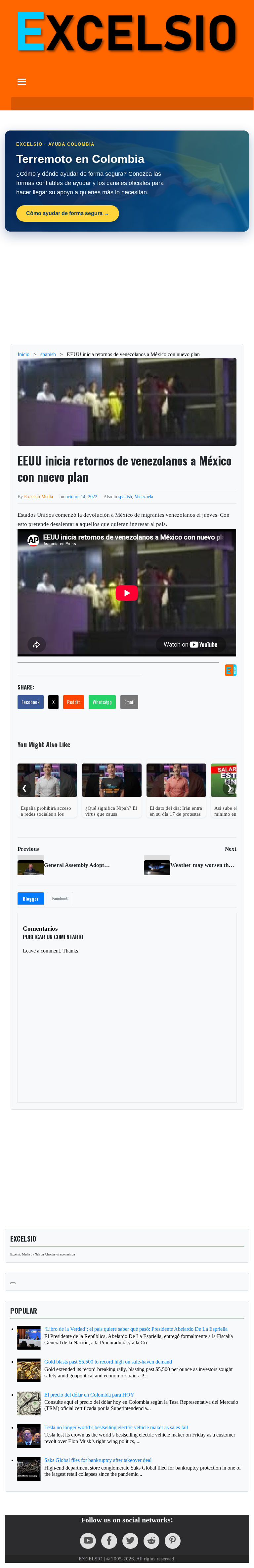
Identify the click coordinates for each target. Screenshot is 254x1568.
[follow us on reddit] (151, 1541)
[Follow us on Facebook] (109, 1541)
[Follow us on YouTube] (88, 1541)
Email (129, 701)
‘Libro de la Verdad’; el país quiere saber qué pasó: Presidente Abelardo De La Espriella (136, 1329)
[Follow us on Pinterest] (173, 1541)
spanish (125, 496)
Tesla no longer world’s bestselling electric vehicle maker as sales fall (116, 1427)
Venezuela (144, 496)
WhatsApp (102, 701)
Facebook (30, 701)
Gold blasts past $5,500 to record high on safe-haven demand (108, 1361)
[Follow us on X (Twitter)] (130, 1541)
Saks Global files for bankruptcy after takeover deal (97, 1460)
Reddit (73, 701)
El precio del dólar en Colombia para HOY (89, 1395)
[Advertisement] (127, 288)
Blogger (31, 898)
